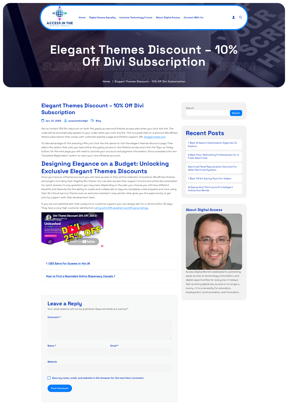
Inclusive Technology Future (135, 17)
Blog (98, 120)
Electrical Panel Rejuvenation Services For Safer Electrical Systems (212, 168)
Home (82, 17)
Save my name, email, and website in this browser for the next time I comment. (98, 378)
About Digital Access (168, 17)
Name (52, 345)
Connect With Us (193, 17)
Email (114, 345)
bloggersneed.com (155, 136)
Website (52, 361)
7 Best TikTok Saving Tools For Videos (209, 178)
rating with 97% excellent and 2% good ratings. (121, 207)
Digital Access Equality (102, 17)
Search (190, 108)
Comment (54, 317)
